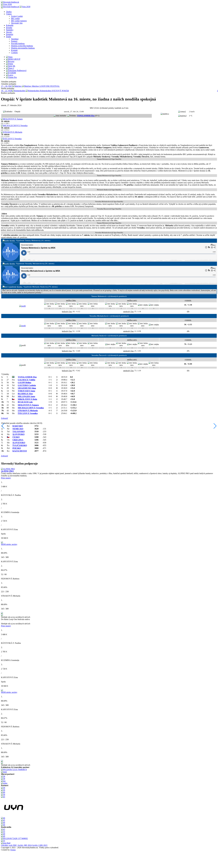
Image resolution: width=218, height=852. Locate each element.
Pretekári (9, 34)
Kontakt (14, 50)
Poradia (9, 28)
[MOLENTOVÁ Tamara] (12, 119)
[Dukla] (9, 64)
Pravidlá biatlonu (18, 43)
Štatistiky (9, 30)
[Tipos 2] (10, 68)
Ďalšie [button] (8, 37)
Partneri (14, 41)
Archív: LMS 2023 (39, 845)
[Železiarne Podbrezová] (16, 70)
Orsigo (13, 850)
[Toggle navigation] (2, 8)
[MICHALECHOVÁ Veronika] (14, 125)
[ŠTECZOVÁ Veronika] (11, 139)
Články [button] (9, 14)
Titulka (9, 12)
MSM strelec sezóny (9, 544)
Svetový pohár (17, 16)
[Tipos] (9, 57)
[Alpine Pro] (11, 77)
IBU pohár (15, 18)
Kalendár (9, 25)
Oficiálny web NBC (9, 845)
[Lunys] (9, 75)
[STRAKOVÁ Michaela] (11, 132)
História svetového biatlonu (22, 46)
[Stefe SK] (10, 66)
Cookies (14, 52)
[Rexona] (10, 61)
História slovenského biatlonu (23, 48)
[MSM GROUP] (13, 59)
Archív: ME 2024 (25, 845)
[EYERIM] (11, 73)
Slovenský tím (16, 23)
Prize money (6, 478)
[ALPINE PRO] (8, 469)
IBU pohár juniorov (19, 21)
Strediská (14, 39)
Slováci (9, 32)
